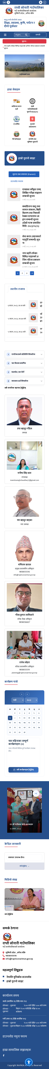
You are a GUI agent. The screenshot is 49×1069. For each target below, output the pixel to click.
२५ (29, 727)
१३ (39, 718)
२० (39, 722)
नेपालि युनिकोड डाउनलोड (19, 977)
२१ (10, 727)
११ (29, 718)
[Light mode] (40, 2)
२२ (15, 727)
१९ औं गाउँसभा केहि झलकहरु (21, 824)
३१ (24, 732)
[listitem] (24, 194)
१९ (34, 722)
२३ (20, 727)
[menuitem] (6, 2)
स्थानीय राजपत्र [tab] (17, 289)
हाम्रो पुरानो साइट (15, 981)
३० (20, 732)
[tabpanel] (24, 232)
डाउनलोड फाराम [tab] (17, 181)
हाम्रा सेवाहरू (13, 89)
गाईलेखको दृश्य (24, 74)
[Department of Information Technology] (9, 11)
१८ (29, 722)
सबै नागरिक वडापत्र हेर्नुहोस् (15, 388)
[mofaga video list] (24, 899)
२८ (10, 732)
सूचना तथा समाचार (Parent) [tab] (26, 174)
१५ (15, 722)
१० (24, 718)
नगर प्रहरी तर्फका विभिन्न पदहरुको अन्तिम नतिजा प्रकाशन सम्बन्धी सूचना (24, 47)
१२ (34, 718)
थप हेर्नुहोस (9, 914)
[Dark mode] (44, 2)
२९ (15, 732)
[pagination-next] (32, 273)
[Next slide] (42, 64)
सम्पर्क (38, 35)
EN (4, 2)
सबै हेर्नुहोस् (23, 866)
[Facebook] (4, 1055)
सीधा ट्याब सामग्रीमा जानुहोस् (17, 286)
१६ (20, 722)
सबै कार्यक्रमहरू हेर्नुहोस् (25, 769)
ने (8, 2)
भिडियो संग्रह (11, 879)
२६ (34, 727)
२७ (39, 727)
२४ (24, 727)
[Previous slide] (7, 64)
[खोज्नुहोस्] (26, 35)
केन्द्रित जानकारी (13, 844)
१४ (10, 722)
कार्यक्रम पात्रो (11, 681)
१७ (24, 722)
